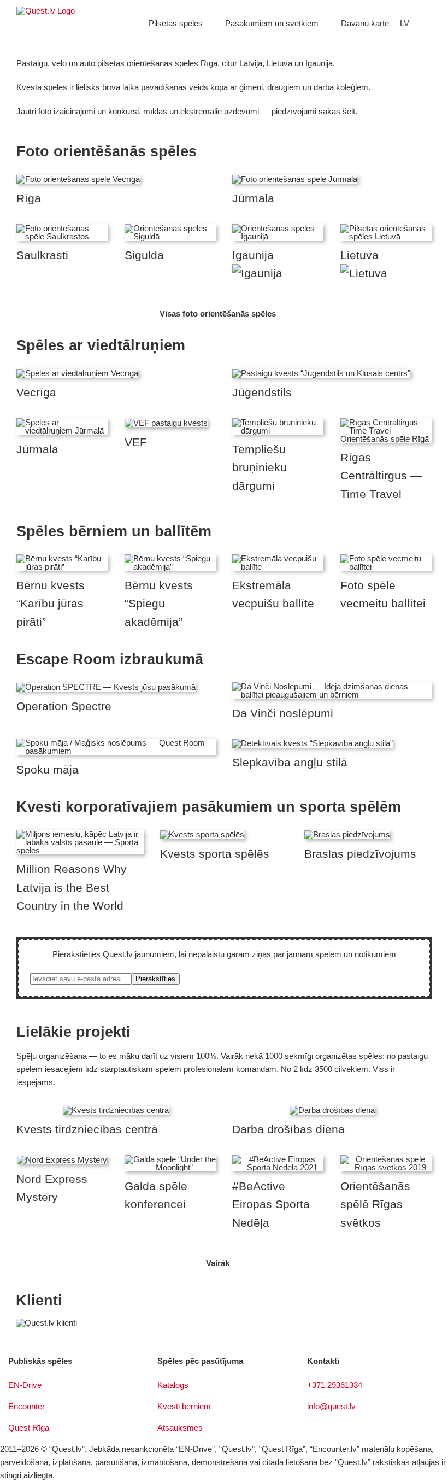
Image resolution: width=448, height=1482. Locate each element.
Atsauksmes (180, 1427)
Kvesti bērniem (184, 1406)
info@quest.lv (331, 1406)
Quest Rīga (28, 1427)
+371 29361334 (334, 1385)
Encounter (26, 1406)
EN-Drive (25, 1385)
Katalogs (172, 1385)
